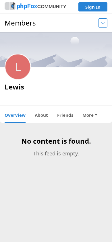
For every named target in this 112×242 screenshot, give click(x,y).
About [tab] (41, 115)
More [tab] (88, 115)
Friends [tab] (65, 115)
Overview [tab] (15, 115)
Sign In (93, 7)
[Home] (35, 7)
